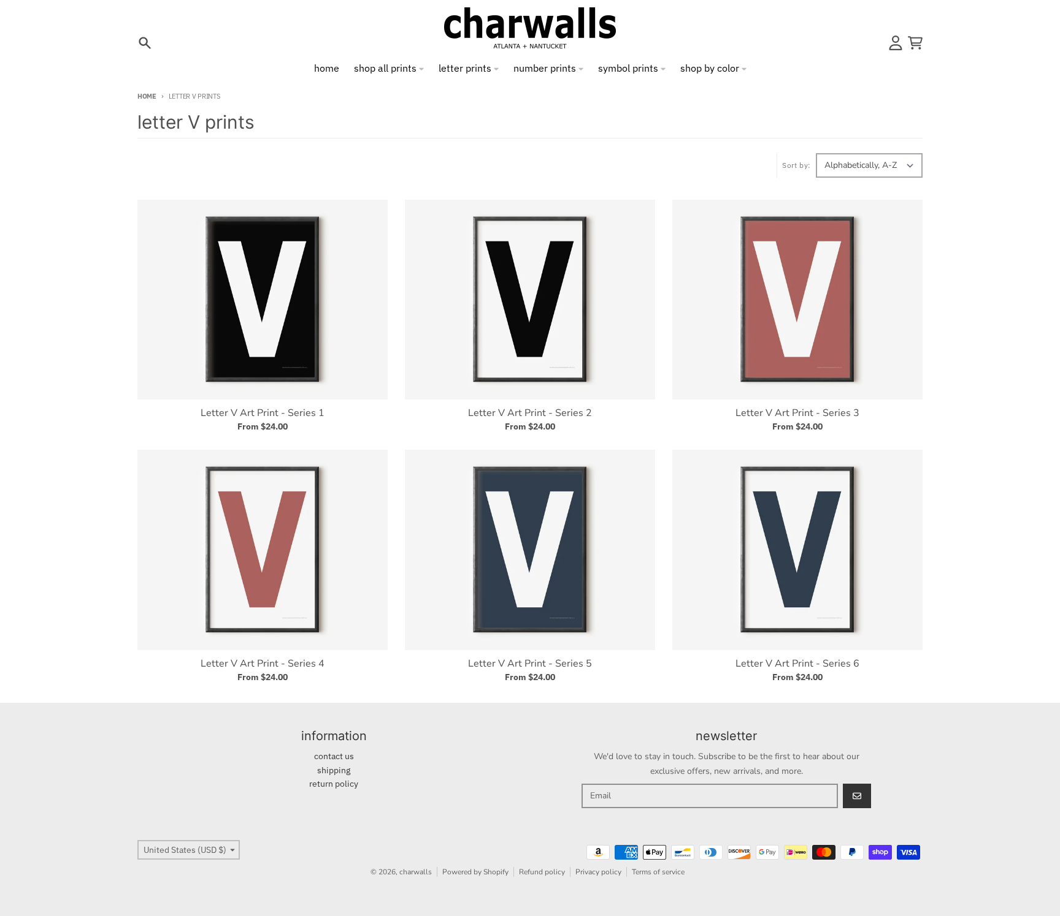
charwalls (415, 872)
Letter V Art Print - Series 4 (263, 663)
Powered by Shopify (475, 872)
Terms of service (658, 872)
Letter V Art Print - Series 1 (263, 413)
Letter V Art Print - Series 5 (530, 663)
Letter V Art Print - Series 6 (797, 663)
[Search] (144, 43)
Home (146, 96)
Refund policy (542, 872)
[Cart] (915, 43)
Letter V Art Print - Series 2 (530, 413)
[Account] (895, 43)
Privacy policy (598, 872)
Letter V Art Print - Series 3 (797, 413)
